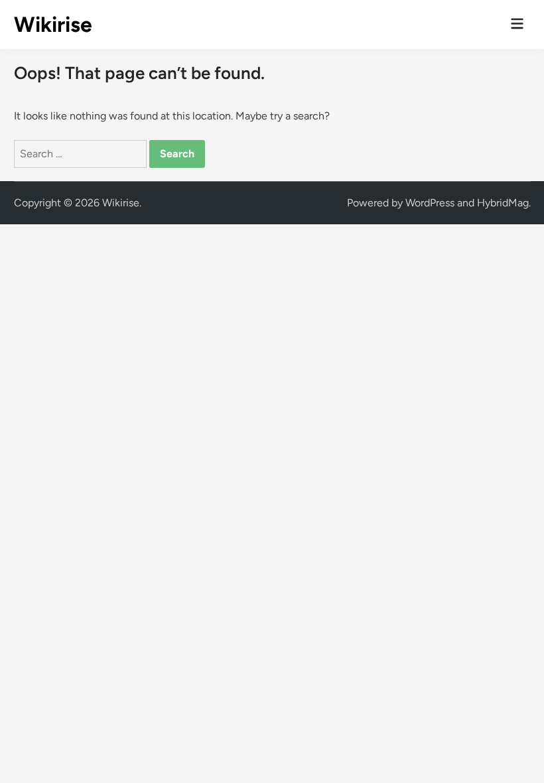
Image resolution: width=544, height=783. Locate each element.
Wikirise (53, 24)
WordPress (429, 202)
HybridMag (503, 202)
